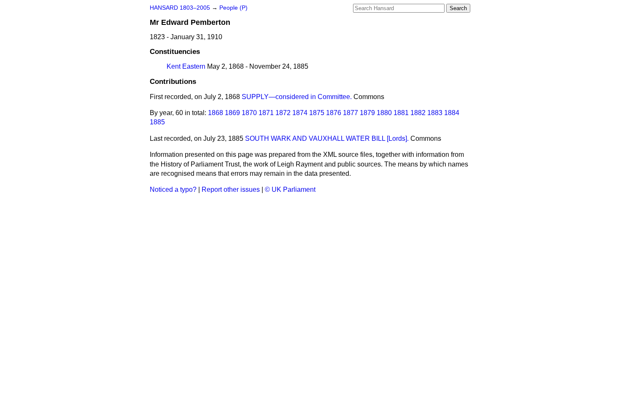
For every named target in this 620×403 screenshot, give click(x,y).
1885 (157, 122)
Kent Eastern (186, 66)
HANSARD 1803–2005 (180, 8)
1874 (299, 112)
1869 (232, 112)
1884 (451, 112)
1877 (350, 112)
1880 (384, 112)
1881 (401, 112)
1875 (316, 112)
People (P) (233, 8)
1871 (266, 112)
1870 (249, 112)
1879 (367, 112)
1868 (215, 112)
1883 (434, 112)
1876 (333, 112)
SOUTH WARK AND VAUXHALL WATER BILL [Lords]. (327, 138)
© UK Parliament (290, 189)
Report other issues (231, 189)
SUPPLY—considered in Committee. (297, 96)
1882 (418, 112)
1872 (283, 112)
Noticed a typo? (173, 189)
